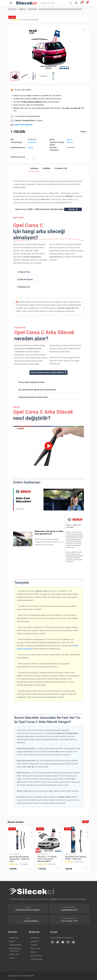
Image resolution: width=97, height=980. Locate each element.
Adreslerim (35, 938)
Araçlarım (34, 941)
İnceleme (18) (61, 168)
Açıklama (34, 168)
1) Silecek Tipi (23, 272)
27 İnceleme (24, 864)
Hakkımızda (13, 938)
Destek (12, 958)
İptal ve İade (14, 954)
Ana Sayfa (12, 9)
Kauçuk (30, 147)
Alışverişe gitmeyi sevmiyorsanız (33, 397)
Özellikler (46, 168)
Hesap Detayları (37, 959)
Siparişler (34, 945)
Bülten (33, 952)
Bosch (69, 140)
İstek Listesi (35, 948)
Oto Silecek (32, 9)
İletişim (12, 941)
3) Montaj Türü (23, 287)
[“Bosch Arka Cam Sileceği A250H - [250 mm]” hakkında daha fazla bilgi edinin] (86, 869)
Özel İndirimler (36, 955)
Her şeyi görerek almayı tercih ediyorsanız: (37, 390)
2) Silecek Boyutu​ (25, 279)
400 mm (70, 142)
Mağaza (22, 9)
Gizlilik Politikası (15, 945)
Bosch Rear (32, 142)
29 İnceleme (51, 864)
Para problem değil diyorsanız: (31, 382)
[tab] (34, 168)
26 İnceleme (79, 862)
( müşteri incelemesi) (29, 20)
